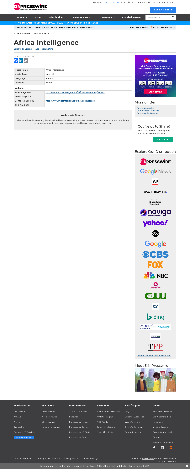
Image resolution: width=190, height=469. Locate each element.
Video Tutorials (132, 422)
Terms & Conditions (23, 458)
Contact (161, 2)
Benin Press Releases (148, 110)
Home (16, 33)
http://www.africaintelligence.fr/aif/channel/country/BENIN (75, 92)
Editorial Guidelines (134, 417)
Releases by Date (78, 437)
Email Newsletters (167, 27)
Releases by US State (79, 432)
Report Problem (133, 432)
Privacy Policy (71, 458)
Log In (173, 2)
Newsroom (158, 422)
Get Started (163, 139)
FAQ (127, 411)
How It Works (20, 411)
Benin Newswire (145, 108)
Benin (46, 33)
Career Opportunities (163, 432)
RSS (154, 27)
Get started (92, 23)
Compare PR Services (24, 432)
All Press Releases (78, 411)
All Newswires (48, 411)
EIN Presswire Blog (162, 417)
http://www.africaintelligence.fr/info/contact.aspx (70, 101)
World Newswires (49, 417)
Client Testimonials (134, 427)
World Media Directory (140, 27)
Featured (73, 417)
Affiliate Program (105, 417)
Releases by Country (79, 427)
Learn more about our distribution (154, 355)
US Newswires (48, 422)
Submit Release (163, 9)
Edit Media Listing (23, 49)
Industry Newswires (50, 427)
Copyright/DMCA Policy (48, 458)
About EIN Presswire (162, 411)
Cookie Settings (90, 458)
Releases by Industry (79, 422)
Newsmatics (148, 458)
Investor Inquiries (161, 427)
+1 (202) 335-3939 (110, 2)
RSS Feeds (102, 422)
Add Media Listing (44, 49)
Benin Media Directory (148, 113)
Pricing (138, 2)
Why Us (17, 417)
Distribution (19, 427)
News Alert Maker (105, 432)
